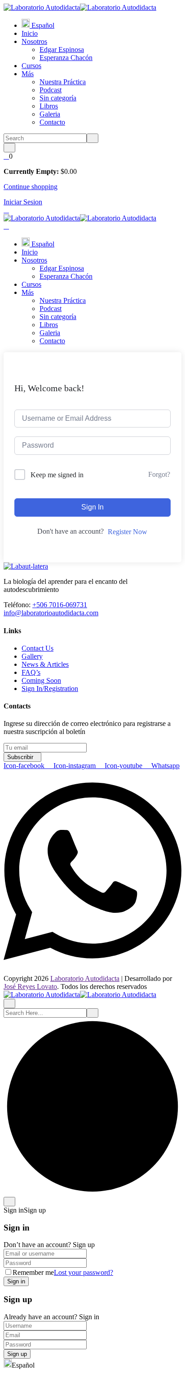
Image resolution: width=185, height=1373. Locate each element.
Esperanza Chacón (66, 57)
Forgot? (159, 474)
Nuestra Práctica (63, 82)
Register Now (127, 531)
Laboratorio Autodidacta (84, 978)
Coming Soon (41, 680)
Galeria (50, 114)
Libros (49, 106)
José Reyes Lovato (30, 986)
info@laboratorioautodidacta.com (51, 613)
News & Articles (45, 664)
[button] (92, 1364)
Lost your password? (83, 1272)
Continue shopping (30, 186)
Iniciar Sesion (23, 202)
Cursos (31, 65)
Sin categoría (58, 98)
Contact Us (37, 648)
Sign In (92, 507)
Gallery (32, 656)
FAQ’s (31, 672)
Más (28, 74)
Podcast (51, 90)
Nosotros (34, 41)
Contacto (52, 122)
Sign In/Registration (50, 688)
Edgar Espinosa (62, 49)
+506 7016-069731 (59, 605)
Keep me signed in (57, 475)
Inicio (30, 33)
